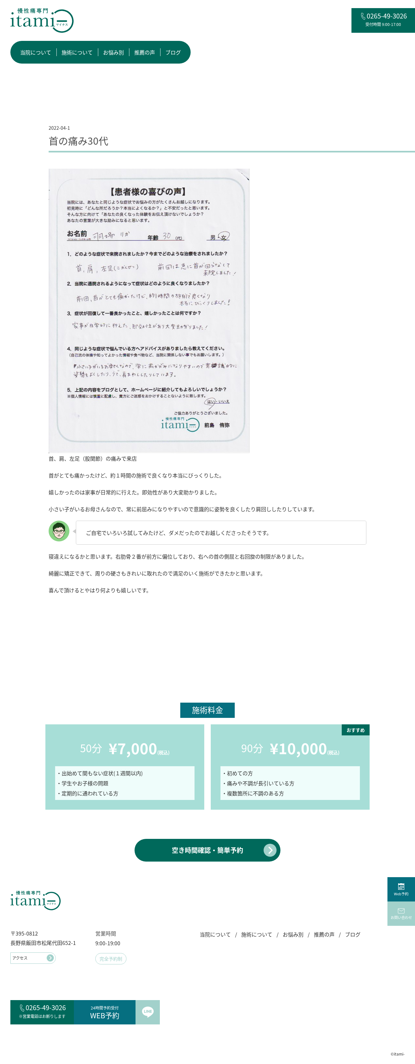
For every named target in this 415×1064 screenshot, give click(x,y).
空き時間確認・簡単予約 (207, 850)
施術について (77, 52)
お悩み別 (113, 52)
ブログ (173, 52)
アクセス (20, 958)
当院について (35, 52)
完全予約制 (111, 958)
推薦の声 (144, 52)
